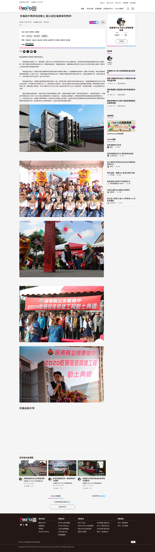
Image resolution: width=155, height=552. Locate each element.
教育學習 (37, 36)
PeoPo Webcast (63, 526)
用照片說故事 (82, 532)
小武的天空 (113, 156)
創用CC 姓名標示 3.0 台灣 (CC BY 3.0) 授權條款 (29, 44)
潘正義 (39, 40)
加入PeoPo (110, 3)
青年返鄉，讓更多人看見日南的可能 (121, 173)
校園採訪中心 (108, 9)
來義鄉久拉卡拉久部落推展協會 (33, 481)
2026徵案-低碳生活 (103, 523)
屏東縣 (31, 32)
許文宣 (112, 175)
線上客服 (132, 3)
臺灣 (27, 32)
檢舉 (103, 22)
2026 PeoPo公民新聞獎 (85, 526)
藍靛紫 (112, 192)
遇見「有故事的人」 (103, 532)
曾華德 (62, 40)
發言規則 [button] (102, 496)
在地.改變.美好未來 (103, 529)
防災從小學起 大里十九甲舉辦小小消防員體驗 (121, 199)
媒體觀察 (44, 36)
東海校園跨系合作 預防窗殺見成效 (120, 153)
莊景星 (45, 40)
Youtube (26, 525)
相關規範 (41, 526)
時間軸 (41, 529)
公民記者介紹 (62, 532)
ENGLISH (118, 3)
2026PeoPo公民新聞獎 (115, 134)
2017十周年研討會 (103, 526)
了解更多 (121, 41)
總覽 (82, 9)
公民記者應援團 (63, 529)
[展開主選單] (133, 8)
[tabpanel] (62, 501)
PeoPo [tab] (56, 496)
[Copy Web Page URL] (35, 51)
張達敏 (68, 40)
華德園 (57, 40)
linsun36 (113, 203)
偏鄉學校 (51, 40)
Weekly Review (44, 532)
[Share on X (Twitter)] (27, 51)
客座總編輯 (62, 535)
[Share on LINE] (31, 51)
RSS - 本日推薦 (123, 526)
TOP (133, 542)
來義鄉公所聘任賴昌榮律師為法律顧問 (93, 479)
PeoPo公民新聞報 (64, 523)
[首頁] (27, 9)
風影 (111, 147)
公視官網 (125, 3)
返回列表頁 (62, 507)
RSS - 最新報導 (123, 523)
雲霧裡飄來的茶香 (114, 145)
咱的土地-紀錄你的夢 (84, 529)
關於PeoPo (42, 523)
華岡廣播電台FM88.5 (117, 183)
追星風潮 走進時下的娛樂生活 (118, 181)
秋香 (111, 166)
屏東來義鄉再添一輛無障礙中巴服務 (64, 479)
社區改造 (29, 36)
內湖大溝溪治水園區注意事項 (118, 190)
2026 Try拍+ (82, 523)
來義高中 (28, 40)
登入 (103, 2)
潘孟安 (34, 40)
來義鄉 (37, 32)
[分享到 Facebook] (24, 51)
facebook (21, 525)
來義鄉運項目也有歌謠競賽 (34, 478)
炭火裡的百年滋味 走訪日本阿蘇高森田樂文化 (121, 163)
